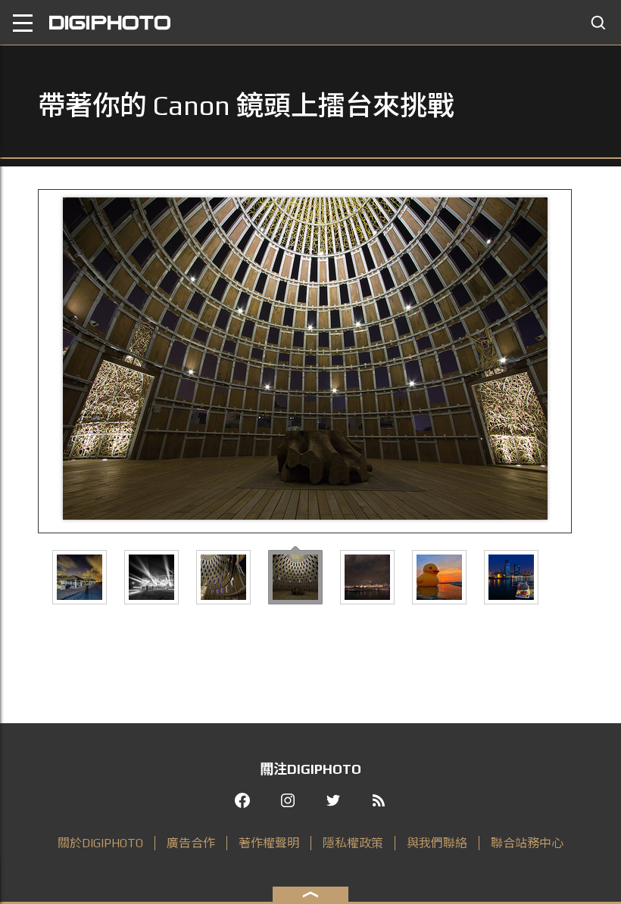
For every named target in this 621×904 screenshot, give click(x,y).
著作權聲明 (269, 843)
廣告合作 (191, 843)
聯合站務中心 (527, 843)
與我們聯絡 (437, 843)
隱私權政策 (353, 843)
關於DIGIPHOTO (100, 843)
